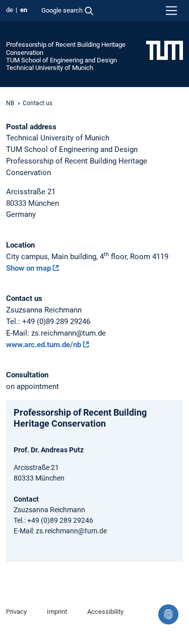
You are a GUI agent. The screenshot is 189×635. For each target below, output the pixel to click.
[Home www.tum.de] (164, 49)
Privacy (16, 611)
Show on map (28, 268)
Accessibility (105, 611)
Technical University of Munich (49, 67)
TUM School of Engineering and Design (61, 60)
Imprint (57, 611)
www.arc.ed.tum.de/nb (43, 344)
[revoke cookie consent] (168, 614)
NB (10, 103)
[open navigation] (171, 10)
